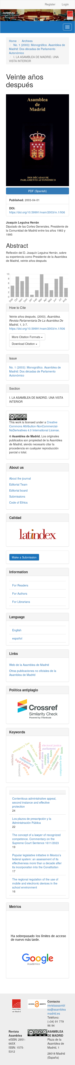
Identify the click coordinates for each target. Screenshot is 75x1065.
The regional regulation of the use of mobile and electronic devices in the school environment (35, 883)
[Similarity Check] (37, 709)
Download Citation (24, 344)
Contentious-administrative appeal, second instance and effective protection (34, 802)
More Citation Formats (26, 337)
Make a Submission (24, 557)
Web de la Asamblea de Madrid (29, 665)
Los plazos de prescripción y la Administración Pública (31, 821)
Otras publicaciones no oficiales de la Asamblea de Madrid (32, 673)
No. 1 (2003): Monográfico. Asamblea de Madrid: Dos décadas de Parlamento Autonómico (37, 49)
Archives (27, 41)
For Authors (19, 593)
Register (50, 4)
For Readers (20, 585)
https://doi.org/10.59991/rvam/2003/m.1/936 (37, 212)
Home (13, 41)
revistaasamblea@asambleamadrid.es (56, 1009)
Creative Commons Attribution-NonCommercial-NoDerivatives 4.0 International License (34, 426)
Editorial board (18, 490)
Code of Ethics (18, 502)
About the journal (20, 478)
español (17, 638)
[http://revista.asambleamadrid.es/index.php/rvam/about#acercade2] (37, 1004)
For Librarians (21, 602)
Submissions (17, 496)
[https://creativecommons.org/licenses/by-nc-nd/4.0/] (37, 1032)
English (16, 630)
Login (65, 4)
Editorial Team (18, 484)
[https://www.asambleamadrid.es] (15, 1005)
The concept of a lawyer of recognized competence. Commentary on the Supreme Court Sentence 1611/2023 (36, 839)
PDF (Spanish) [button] (37, 191)
